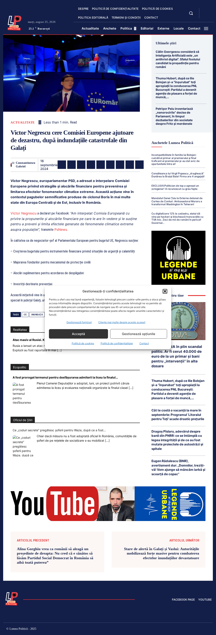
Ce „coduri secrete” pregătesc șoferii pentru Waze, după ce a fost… (59, 430)
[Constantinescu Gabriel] (11, 165)
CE (25, 314)
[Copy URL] (139, 164)
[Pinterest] (81, 164)
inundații (37, 314)
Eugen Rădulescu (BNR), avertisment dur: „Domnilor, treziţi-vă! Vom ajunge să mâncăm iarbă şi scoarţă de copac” (178, 467)
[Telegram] (130, 164)
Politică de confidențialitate (117, 343)
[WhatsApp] (91, 164)
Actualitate (23, 122)
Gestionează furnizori (79, 322)
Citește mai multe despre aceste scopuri (121, 322)
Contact (144, 343)
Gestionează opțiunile (138, 334)
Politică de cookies (83, 343)
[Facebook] (62, 164)
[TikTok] (172, 629)
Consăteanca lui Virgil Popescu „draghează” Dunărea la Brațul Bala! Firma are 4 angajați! (178, 175)
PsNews (60, 229)
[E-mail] (120, 164)
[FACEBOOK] (206, 10)
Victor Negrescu (23, 213)
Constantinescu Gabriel (25, 164)
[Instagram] (163, 629)
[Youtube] (208, 629)
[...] (59, 350)
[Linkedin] (100, 164)
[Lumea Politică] (14, 22)
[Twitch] (181, 629)
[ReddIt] (110, 164)
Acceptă (78, 334)
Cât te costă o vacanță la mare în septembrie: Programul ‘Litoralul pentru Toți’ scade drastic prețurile (177, 414)
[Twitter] (71, 164)
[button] (165, 291)
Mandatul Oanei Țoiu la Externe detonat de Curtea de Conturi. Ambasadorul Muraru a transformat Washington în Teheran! (176, 201)
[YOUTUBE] (206, 15)
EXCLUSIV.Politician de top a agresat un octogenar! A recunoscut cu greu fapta (175, 187)
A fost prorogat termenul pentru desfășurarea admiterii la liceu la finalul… (65, 377)
